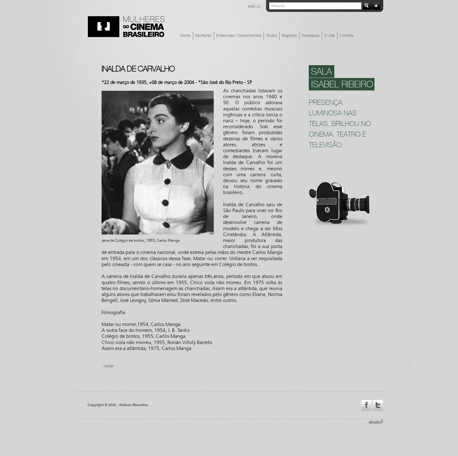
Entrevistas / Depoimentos (238, 35)
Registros (289, 35)
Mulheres (203, 35)
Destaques (311, 35)
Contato (347, 35)
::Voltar (108, 366)
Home (185, 35)
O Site (329, 35)
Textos (271, 35)
